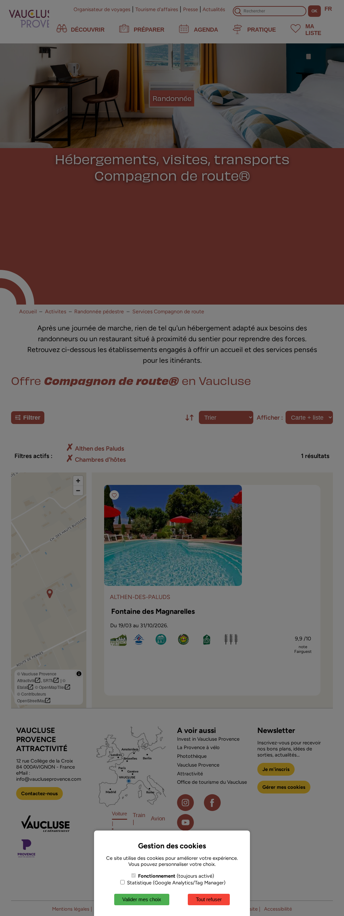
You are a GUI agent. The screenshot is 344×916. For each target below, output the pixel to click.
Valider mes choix (141, 899)
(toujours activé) (176, 876)
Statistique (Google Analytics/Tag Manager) (175, 883)
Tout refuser (209, 899)
